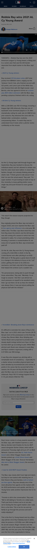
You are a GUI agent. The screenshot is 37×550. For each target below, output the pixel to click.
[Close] (34, 538)
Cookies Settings (12, 546)
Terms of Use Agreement (18, 543)
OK (24, 546)
